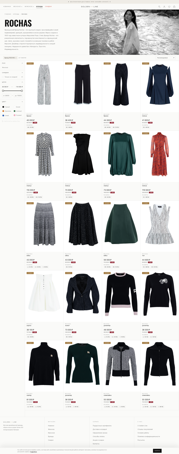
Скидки (5, 72)
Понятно (157, 450)
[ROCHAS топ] (160, 226)
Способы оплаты (99, 436)
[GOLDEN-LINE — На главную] (89, 6)
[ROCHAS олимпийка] (121, 366)
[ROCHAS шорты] (44, 296)
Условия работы (143, 433)
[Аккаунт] (164, 6)
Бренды (16, 14)
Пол (3, 63)
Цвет (4, 101)
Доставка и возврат (100, 429)
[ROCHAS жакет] (83, 296)
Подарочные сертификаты (102, 426)
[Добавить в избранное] (60, 63)
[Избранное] (169, 6)
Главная (8, 14)
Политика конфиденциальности (149, 436)
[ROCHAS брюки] (44, 86)
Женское (51, 429)
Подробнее (33, 451)
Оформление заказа (100, 433)
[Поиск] (159, 6)
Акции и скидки (98, 440)
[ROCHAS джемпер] (121, 296)
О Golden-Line (142, 426)
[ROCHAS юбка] (44, 226)
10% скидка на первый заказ (89, 1)
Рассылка (141, 440)
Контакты (96, 444)
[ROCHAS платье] (160, 86)
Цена (4, 82)
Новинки (51, 426)
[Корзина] (174, 6)
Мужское (51, 433)
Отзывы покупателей (145, 429)
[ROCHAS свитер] (44, 366)
